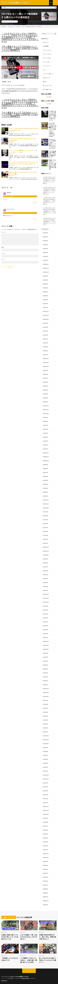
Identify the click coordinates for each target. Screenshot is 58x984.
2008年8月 (45, 889)
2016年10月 (46, 555)
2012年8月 (45, 751)
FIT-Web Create (25, 978)
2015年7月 (45, 614)
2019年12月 (46, 405)
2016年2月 (45, 586)
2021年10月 (46, 319)
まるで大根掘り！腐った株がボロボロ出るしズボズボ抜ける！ (28, 937)
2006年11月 (46, 900)
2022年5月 (45, 291)
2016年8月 (45, 563)
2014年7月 (45, 661)
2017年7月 (45, 519)
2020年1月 (45, 401)
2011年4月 (45, 794)
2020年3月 (45, 394)
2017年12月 (46, 500)
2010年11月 (46, 810)
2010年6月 (45, 830)
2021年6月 (45, 335)
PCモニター (46, 42)
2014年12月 (46, 641)
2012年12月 (46, 735)
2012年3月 (45, 767)
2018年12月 (46, 453)
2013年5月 (45, 716)
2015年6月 (45, 618)
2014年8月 (45, 657)
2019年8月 (45, 421)
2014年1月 (45, 684)
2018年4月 (45, 484)
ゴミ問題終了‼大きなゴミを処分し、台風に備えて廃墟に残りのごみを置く (28, 960)
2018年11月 (46, 456)
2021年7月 (45, 331)
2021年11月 (46, 315)
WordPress (4, 980)
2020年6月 (45, 382)
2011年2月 (45, 802)
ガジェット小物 (46, 58)
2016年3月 (45, 582)
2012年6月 (45, 759)
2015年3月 (45, 629)
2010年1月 (45, 849)
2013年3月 (45, 724)
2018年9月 (45, 464)
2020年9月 (45, 370)
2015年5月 (45, 621)
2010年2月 (45, 845)
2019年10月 (46, 413)
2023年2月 (45, 256)
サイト (3, 259)
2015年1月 (45, 637)
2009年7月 (45, 865)
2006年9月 (45, 904)
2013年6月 (45, 712)
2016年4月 (45, 578)
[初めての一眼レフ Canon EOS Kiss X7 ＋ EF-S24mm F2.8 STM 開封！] (4, 174)
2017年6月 (45, 523)
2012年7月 (45, 755)
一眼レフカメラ (13, 21)
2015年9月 (45, 606)
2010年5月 (45, 834)
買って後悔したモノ (47, 89)
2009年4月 (45, 877)
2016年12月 (46, 547)
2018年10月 (46, 460)
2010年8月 (45, 822)
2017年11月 (46, 504)
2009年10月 (46, 857)
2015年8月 (45, 610)
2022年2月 (45, 303)
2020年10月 (46, 366)
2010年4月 (45, 838)
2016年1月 (45, 590)
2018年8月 (45, 468)
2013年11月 (46, 692)
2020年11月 (46, 362)
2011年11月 (46, 779)
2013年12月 (46, 688)
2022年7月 (45, 284)
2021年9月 (45, 323)
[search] (55, 7)
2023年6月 (45, 240)
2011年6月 (45, 790)
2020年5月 (45, 386)
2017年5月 (45, 527)
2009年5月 (45, 873)
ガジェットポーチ (47, 54)
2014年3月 (45, 676)
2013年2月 (45, 728)
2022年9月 (45, 276)
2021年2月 (45, 350)
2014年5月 (45, 669)
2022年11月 (46, 268)
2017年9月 (45, 511)
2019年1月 (45, 449)
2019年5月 (45, 433)
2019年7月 (45, 425)
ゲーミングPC (46, 62)
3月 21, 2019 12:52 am (8, 196)
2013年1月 (45, 731)
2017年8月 (45, 515)
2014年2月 (45, 680)
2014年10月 (46, 649)
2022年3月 (45, 299)
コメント (3, 232)
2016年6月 (45, 570)
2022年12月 (46, 264)
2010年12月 (46, 806)
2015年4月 (45, 625)
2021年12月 (46, 311)
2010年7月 (45, 826)
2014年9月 (45, 653)
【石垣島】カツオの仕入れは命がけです (9, 959)
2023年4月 (45, 248)
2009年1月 (45, 885)
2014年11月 (46, 645)
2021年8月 (45, 327)
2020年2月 (45, 397)
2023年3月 (45, 252)
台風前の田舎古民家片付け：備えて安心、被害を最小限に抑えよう (47, 937)
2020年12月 (46, 358)
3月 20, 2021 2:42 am (8, 213)
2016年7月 (45, 566)
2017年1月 (45, 543)
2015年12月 (46, 594)
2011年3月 (45, 798)
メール (3, 253)
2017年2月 (45, 539)
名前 (2, 247)
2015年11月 (46, 598)
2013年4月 (45, 720)
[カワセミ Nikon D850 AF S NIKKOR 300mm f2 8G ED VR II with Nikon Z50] (4, 131)
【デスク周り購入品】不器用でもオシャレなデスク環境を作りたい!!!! (52, 154)
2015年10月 (46, 602)
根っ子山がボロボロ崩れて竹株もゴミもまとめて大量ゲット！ (47, 960)
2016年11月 (46, 551)
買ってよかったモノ (47, 85)
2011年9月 (45, 783)
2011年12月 (46, 775)
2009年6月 (45, 869)
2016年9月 (45, 559)
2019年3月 (45, 441)
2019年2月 (45, 445)
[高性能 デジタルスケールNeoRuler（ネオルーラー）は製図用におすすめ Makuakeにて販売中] (44, 162)
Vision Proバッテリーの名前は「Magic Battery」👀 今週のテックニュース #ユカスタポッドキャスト (52, 144)
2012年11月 (46, 739)
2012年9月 (45, 747)
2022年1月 (45, 307)
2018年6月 (45, 476)
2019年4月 (45, 437)
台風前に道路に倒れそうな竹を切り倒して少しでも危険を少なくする (9, 937)
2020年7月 (45, 378)
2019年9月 (45, 417)
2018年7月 (45, 472)
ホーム (44, 69)
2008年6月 (45, 893)
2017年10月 (46, 508)
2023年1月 (45, 260)
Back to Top (29, 971)
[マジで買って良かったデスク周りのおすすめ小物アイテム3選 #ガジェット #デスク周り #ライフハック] (44, 114)
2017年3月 (45, 535)
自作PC (44, 81)
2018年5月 (45, 480)
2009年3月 (45, 881)
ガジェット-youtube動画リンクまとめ (20, 976)
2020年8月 (45, 374)
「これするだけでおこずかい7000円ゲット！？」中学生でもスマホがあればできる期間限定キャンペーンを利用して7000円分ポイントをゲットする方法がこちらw (20, 37)
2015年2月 (45, 633)
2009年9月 (45, 861)
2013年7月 (45, 708)
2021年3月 (45, 346)
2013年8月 (45, 704)
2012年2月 (45, 771)
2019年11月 (46, 409)
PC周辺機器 (46, 46)
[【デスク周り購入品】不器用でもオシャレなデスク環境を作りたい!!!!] (44, 154)
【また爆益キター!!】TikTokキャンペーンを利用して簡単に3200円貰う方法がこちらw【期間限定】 (19, 48)
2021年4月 (45, 342)
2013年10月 (46, 696)
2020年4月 (45, 390)
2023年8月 (45, 232)
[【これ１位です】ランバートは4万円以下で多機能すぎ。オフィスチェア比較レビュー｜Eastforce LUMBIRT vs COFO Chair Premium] (44, 125)
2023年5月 (45, 244)
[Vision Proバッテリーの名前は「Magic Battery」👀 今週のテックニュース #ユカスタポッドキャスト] (44, 142)
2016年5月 (45, 574)
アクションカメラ (47, 50)
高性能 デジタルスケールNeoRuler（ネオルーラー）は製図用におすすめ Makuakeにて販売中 (53, 165)
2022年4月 (45, 295)
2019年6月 (45, 429)
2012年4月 (45, 763)
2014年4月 (45, 673)
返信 (34, 202)
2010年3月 (45, 841)
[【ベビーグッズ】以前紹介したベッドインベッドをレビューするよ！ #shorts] (4, 152)
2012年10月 (46, 743)
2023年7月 (45, 236)
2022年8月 (45, 280)
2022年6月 (45, 287)
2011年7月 (45, 786)
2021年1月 (45, 354)
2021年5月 (45, 339)
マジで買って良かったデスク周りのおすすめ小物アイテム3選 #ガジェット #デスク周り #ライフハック (52, 116)
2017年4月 (45, 531)
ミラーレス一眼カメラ (48, 73)
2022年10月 (46, 272)
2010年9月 (45, 818)
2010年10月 (46, 814)
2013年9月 (45, 700)
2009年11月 (46, 853)
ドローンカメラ (46, 65)
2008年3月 (45, 896)
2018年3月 (45, 488)
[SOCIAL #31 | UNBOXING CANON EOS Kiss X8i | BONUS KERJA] (4, 141)
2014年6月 (45, 665)
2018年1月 (45, 496)
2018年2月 (45, 492)
